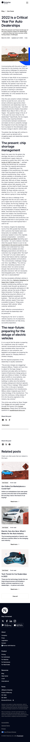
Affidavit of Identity (7, 690)
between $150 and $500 (9, 239)
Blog (3, 673)
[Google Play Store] (7, 625)
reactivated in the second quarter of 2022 (15, 245)
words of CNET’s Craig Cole (10, 162)
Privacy (4, 728)
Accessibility (5, 722)
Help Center (5, 676)
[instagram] (15, 621)
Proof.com (20, 736)
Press (3, 638)
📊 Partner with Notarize (8, 645)
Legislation (5, 640)
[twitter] (6, 420)
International (5, 681)
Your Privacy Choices (10, 732)
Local (3, 678)
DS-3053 (4, 697)
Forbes (7, 404)
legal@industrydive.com (17, 410)
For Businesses (6, 662)
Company (4, 635)
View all (15, 596)
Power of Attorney (7, 692)
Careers (4, 643)
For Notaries (5, 659)
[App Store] (18, 625)
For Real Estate (6, 664)
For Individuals (6, 657)
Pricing (4, 654)
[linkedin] (3, 420)
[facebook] (9, 420)
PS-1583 (4, 695)
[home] (7, 2)
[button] (26, 3)
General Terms (6, 725)
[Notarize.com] (5, 610)
